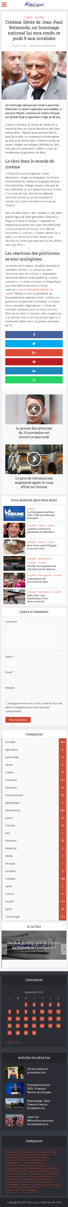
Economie (41, 1157)
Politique (31, 562)
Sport (12, 1190)
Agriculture (30, 1152)
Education (14, 1163)
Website (10, 687)
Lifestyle (13, 1173)
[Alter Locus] (34, 4)
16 (34, 1018)
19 (58, 1018)
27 (9, 1033)
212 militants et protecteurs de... (37, 1070)
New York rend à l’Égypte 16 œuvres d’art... (42, 547)
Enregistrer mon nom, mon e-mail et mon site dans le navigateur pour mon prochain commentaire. (33, 707)
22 (25, 1025)
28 (17, 1033)
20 (9, 1025)
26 (58, 1025)
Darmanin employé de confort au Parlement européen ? (34, 945)
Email (9, 672)
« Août (9, 1042)
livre (26, 1173)
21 (17, 1025)
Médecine (30, 1179)
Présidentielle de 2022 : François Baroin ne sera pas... (39, 1088)
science (40, 1184)
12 (58, 1011)
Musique (13, 1179)
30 (34, 1033)
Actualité (31, 525)
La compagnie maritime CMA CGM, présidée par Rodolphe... (41, 515)
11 (50, 1011)
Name (10, 656)
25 (50, 1025)
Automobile (49, 1152)
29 (25, 1033)
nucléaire (46, 1179)
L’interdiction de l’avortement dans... (38, 580)
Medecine (40, 1173)
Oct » (18, 1042)
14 (17, 1018)
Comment (11, 621)
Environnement (35, 1163)
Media (55, 1173)
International (44, 558)
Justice (51, 525)
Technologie (27, 1190)
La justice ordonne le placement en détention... (41, 530)
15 (25, 1018)
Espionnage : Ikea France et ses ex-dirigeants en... (38, 1104)
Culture (28, 17)
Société (39, 17)
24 (42, 1025)
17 (42, 1018)
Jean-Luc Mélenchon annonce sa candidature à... (40, 1120)
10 (42, 1011)
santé (27, 1184)
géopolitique (16, 1168)
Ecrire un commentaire (43, 45)
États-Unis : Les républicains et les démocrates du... (37, 598)
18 (50, 1018)
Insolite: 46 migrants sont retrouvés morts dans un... (42, 567)
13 (9, 1018)
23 (34, 1025)
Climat (12, 1157)
